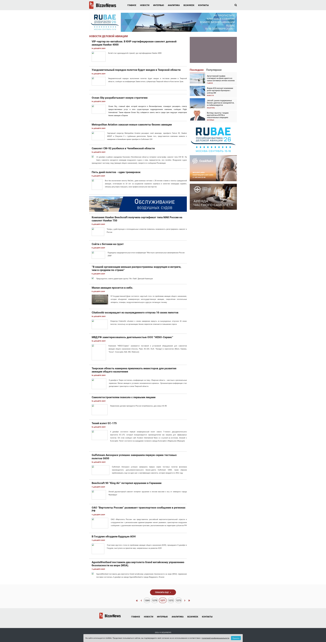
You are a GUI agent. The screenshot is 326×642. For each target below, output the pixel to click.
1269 (147, 600)
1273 (178, 600)
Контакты (203, 5)
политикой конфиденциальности (215, 638)
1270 (154, 600)
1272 (170, 600)
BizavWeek (189, 5)
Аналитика (174, 5)
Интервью (158, 5)
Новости (144, 5)
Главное (131, 5)
